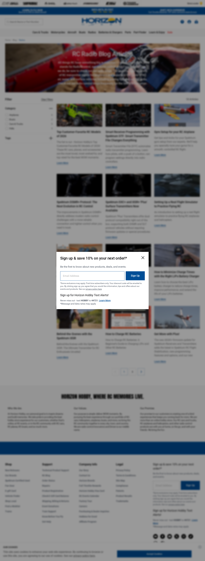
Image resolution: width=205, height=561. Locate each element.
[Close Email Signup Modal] (143, 258)
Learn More (105, 300)
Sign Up (135, 275)
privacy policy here (94, 289)
